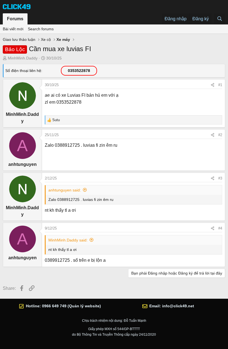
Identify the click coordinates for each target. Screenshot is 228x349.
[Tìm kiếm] (219, 18)
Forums (15, 18)
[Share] (212, 85)
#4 (220, 228)
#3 (220, 178)
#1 (220, 85)
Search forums (41, 29)
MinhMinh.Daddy (23, 58)
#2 (220, 135)
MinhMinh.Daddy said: (68, 240)
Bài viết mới (13, 29)
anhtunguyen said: (64, 190)
